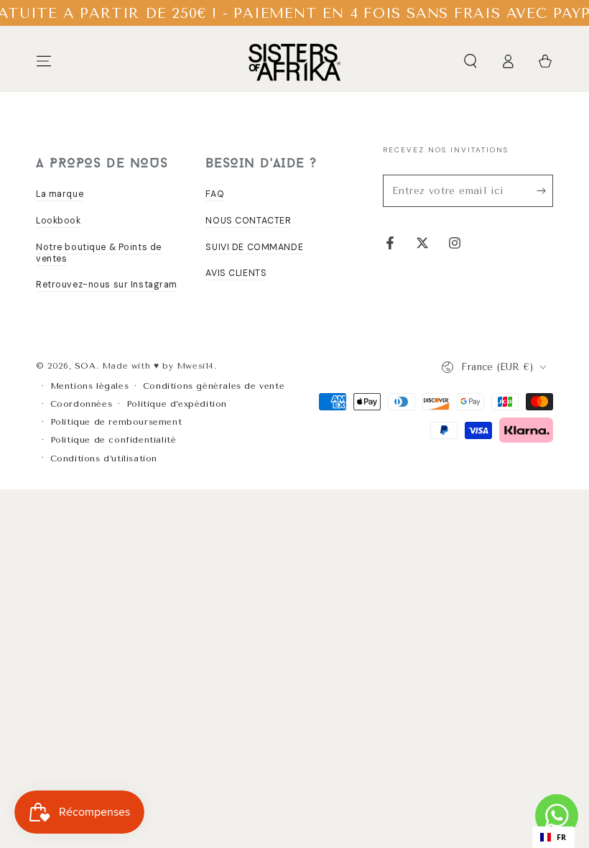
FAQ (214, 194)
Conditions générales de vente (213, 386)
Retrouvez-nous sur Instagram (106, 284)
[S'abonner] (545, 190)
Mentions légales (89, 386)
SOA (85, 366)
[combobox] (553, 837)
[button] (470, 61)
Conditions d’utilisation (103, 458)
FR (562, 837)
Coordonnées (81, 404)
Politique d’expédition (176, 404)
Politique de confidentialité (113, 440)
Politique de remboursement (116, 422)
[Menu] (43, 61)
